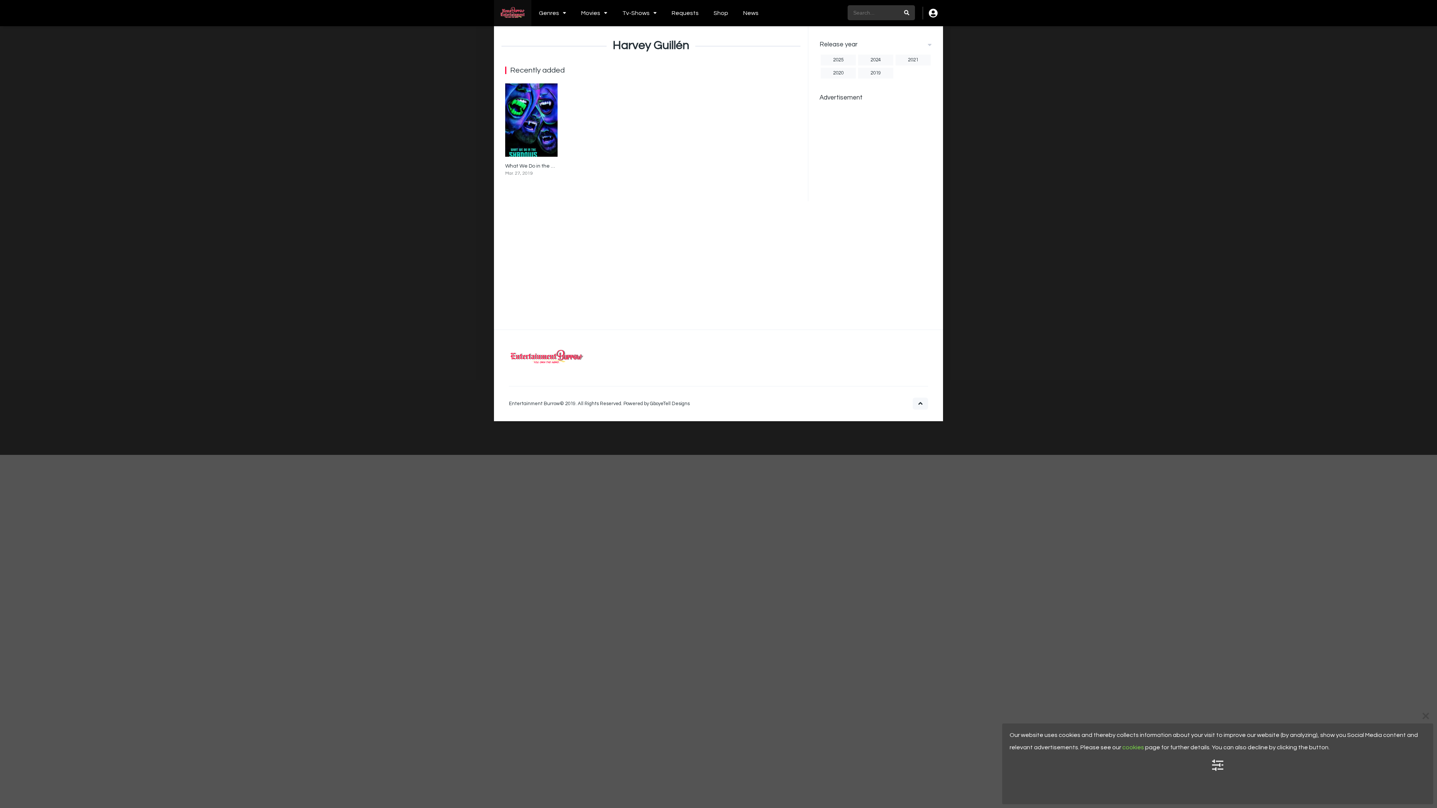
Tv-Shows (636, 13)
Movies (590, 13)
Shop (721, 13)
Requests (685, 13)
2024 (875, 59)
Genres (549, 13)
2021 (913, 59)
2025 (838, 59)
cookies (1133, 747)
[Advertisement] (876, 219)
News (751, 13)
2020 (838, 73)
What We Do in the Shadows (539, 166)
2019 (875, 73)
